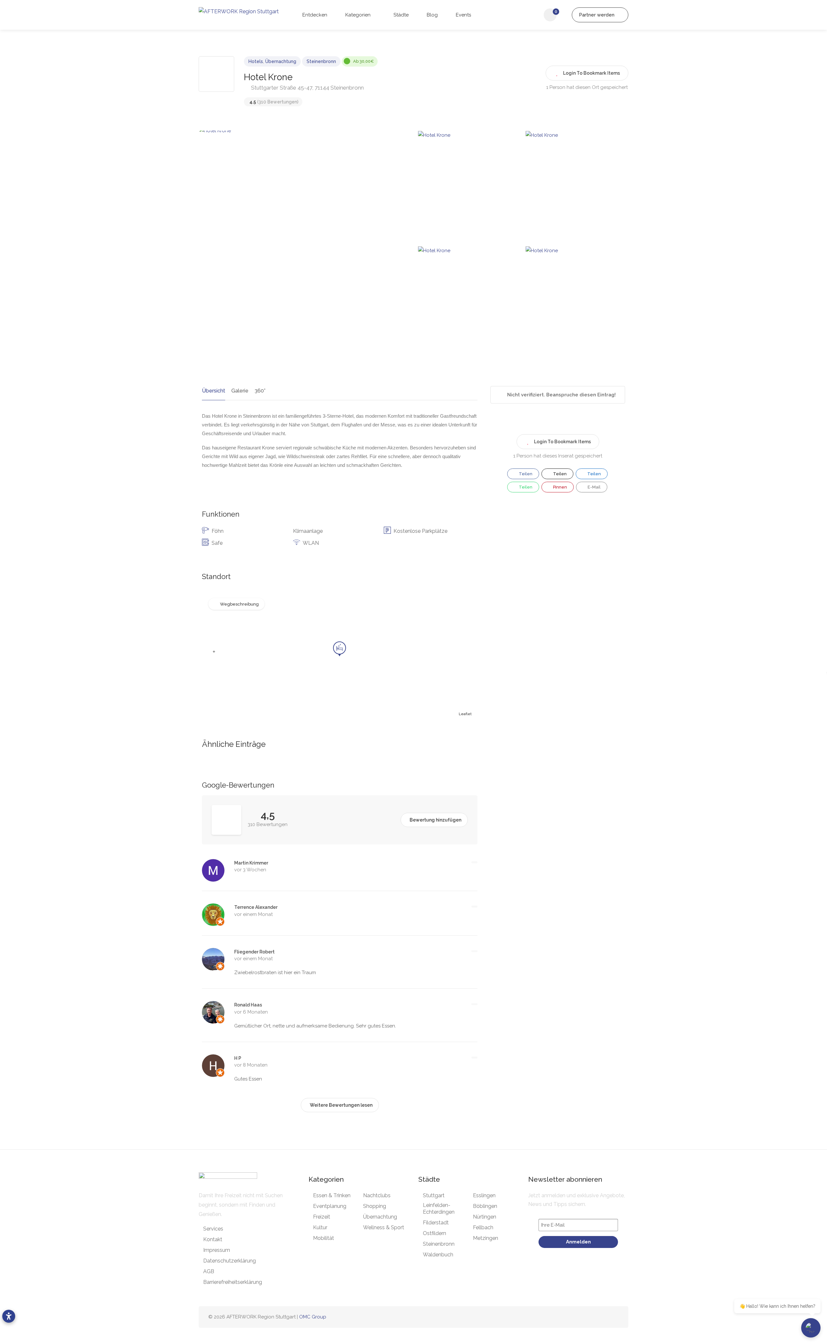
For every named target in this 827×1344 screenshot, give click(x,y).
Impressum (216, 1250)
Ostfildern (434, 1233)
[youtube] (615, 1317)
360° (260, 391)
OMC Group (312, 1317)
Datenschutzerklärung (229, 1261)
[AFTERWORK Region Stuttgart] (239, 11)
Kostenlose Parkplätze (420, 531)
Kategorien (357, 15)
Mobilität (323, 1238)
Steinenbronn (321, 61)
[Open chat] (811, 1328)
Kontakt (212, 1239)
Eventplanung (329, 1206)
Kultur (320, 1227)
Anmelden (578, 1242)
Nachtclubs (377, 1195)
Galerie (239, 391)
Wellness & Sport (383, 1227)
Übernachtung (280, 61)
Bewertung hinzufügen (435, 820)
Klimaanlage (308, 531)
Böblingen (485, 1206)
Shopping (374, 1206)
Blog (431, 15)
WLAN (311, 543)
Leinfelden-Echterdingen (439, 1208)
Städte (400, 15)
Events (463, 15)
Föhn (218, 531)
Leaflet (465, 714)
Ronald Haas (248, 1004)
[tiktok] (604, 1317)
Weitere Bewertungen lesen (341, 1105)
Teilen (525, 473)
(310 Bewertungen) (273, 101)
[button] (213, 651)
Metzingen (485, 1238)
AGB (208, 1271)
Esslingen (484, 1195)
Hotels (255, 61)
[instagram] (593, 1317)
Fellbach (483, 1227)
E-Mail (594, 487)
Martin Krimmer (251, 863)
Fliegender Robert (254, 951)
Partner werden (597, 15)
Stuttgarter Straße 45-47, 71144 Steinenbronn (307, 87)
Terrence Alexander (255, 907)
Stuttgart (434, 1195)
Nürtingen (484, 1217)
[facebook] (583, 1317)
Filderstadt (436, 1223)
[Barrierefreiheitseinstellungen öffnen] (8, 1316)
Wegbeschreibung (239, 604)
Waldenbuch (438, 1255)
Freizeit (321, 1217)
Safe (217, 543)
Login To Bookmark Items (562, 441)
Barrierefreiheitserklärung (232, 1282)
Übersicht (213, 391)
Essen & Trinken (332, 1195)
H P (237, 1058)
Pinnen (559, 487)
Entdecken (314, 15)
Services (213, 1229)
